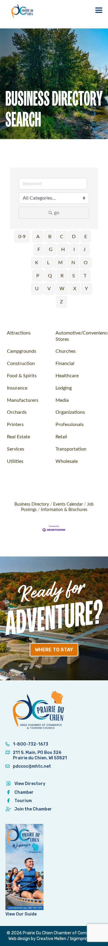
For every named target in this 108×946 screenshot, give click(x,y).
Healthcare (67, 375)
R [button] (62, 275)
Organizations (70, 412)
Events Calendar (68, 504)
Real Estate (18, 436)
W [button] (61, 288)
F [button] (39, 249)
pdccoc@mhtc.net (31, 766)
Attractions (19, 333)
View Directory (29, 783)
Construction (21, 363)
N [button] (73, 262)
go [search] (56, 212)
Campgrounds (21, 351)
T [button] (85, 275)
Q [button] (50, 275)
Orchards (17, 412)
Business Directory (31, 504)
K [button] (36, 262)
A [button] (38, 236)
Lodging (64, 388)
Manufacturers (22, 400)
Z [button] (61, 301)
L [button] (48, 262)
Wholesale (67, 461)
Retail (61, 436)
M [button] (60, 262)
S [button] (73, 275)
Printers (15, 424)
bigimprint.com (85, 938)
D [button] (74, 236)
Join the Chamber (33, 809)
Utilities (15, 461)
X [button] (74, 288)
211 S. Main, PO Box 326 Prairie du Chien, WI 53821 (40, 755)
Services (15, 449)
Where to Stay (54, 650)
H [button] (63, 249)
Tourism (23, 800)
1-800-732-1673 (30, 744)
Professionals (70, 424)
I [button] (74, 249)
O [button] (86, 262)
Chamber (24, 792)
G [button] (50, 249)
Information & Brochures (64, 510)
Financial (65, 363)
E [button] (85, 236)
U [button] (37, 288)
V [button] (49, 288)
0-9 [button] (22, 236)
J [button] (84, 249)
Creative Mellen (51, 938)
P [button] (37, 275)
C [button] (61, 236)
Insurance (17, 388)
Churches (66, 351)
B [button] (49, 236)
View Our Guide (21, 914)
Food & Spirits (22, 375)
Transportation (71, 449)
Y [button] (86, 288)
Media (62, 400)
